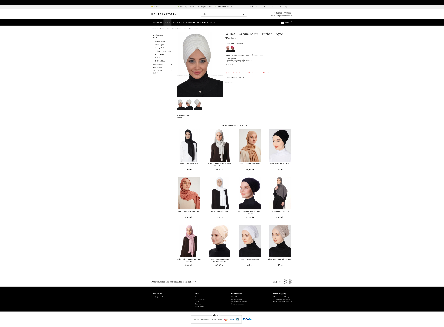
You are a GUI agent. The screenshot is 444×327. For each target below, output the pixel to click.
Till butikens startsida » (234, 77)
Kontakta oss (200, 299)
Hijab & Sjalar (160, 41)
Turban (157, 58)
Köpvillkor (235, 297)
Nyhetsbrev (199, 306)
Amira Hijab (159, 45)
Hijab (166, 22)
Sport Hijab (159, 54)
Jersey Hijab (159, 48)
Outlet (212, 22)
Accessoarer (177, 22)
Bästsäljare (190, 22)
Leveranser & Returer (239, 301)
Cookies (198, 304)
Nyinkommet (157, 22)
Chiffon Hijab (160, 61)
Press (197, 301)
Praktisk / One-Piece (163, 51)
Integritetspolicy (237, 304)
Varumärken (201, 22)
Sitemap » (229, 82)
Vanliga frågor (236, 299)
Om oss (198, 297)
